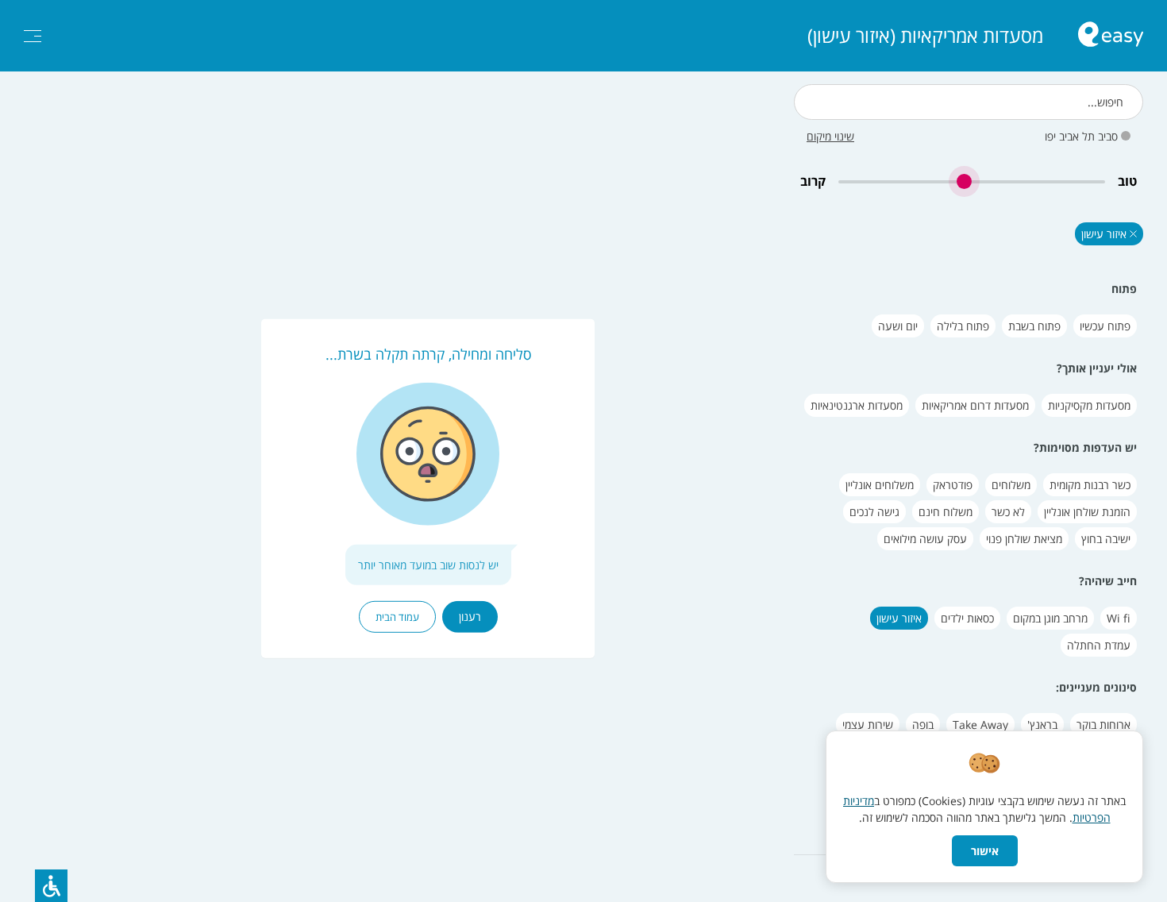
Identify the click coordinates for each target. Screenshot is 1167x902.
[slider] (971, 181)
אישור (985, 850)
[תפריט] (32, 36)
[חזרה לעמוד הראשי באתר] (1110, 36)
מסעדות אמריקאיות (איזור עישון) (925, 35)
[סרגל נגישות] (51, 885)
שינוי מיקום (830, 136)
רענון (470, 616)
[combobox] (968, 102)
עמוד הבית (397, 617)
